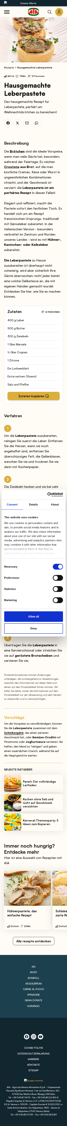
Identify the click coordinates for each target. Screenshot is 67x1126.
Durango (33, 1006)
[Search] (50, 12)
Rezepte (9, 67)
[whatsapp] (36, 123)
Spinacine (33, 994)
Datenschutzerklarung (33, 1053)
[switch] (58, 578)
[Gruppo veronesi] (33, 1082)
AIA (33, 966)
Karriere (33, 1059)
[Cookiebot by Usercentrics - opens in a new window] (48, 494)
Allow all (33, 616)
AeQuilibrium (33, 983)
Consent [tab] (12, 504)
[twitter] (17, 123)
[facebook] (8, 123)
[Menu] (6, 11)
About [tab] (55, 504)
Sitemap (33, 1070)
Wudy (33, 972)
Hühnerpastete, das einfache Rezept (22, 913)
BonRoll (33, 977)
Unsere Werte (28, 3)
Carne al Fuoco (33, 989)
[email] (27, 123)
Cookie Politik (33, 1047)
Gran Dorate (33, 1000)
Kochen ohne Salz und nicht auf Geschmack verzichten (38, 802)
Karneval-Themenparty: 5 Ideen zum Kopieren (40, 822)
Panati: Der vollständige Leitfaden (39, 783)
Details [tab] (33, 504)
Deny (33, 628)
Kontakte (33, 1064)
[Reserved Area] (59, 12)
